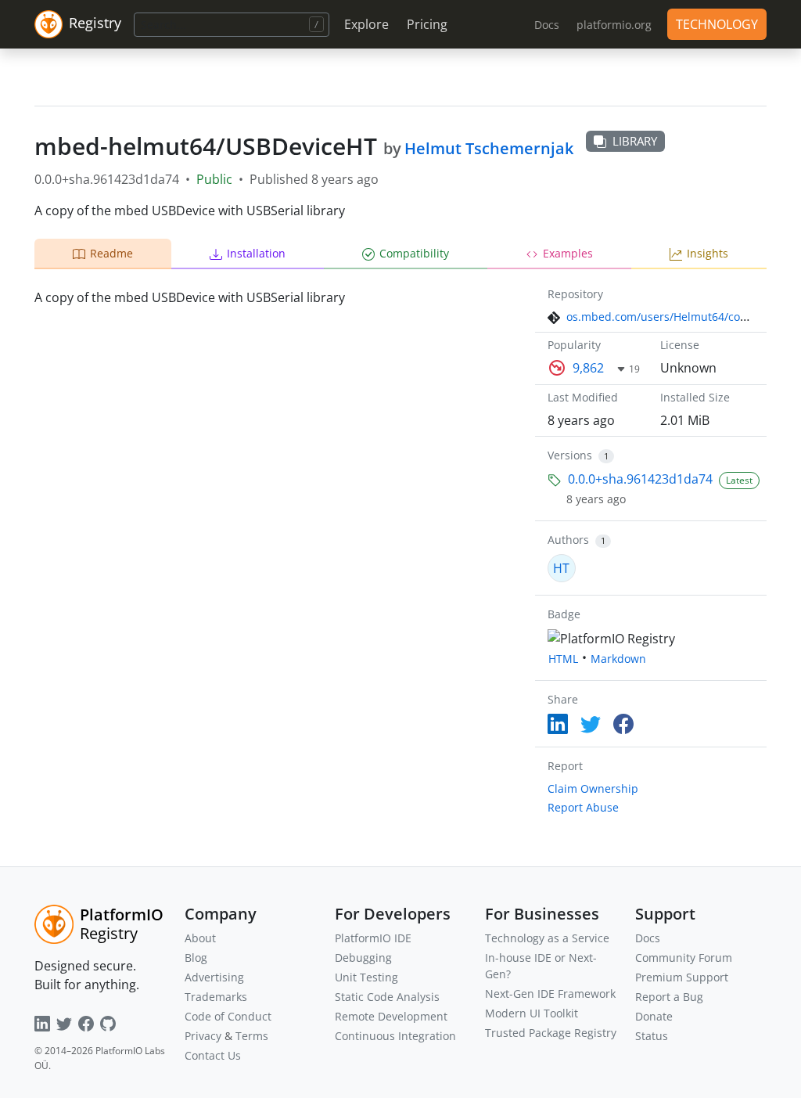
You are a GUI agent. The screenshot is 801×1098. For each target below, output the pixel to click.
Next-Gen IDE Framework (550, 993)
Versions (570, 455)
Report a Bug (669, 996)
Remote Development (391, 1016)
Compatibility (414, 253)
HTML (563, 658)
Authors (568, 539)
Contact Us (213, 1055)
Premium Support (681, 977)
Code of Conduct (228, 1016)
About (200, 938)
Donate (654, 1016)
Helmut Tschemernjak (488, 148)
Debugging (363, 957)
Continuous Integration (395, 1035)
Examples (568, 253)
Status (651, 1035)
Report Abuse (583, 807)
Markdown (618, 658)
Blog (196, 957)
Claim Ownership (593, 788)
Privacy (203, 1035)
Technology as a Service (547, 938)
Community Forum (683, 957)
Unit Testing (366, 977)
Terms (251, 1035)
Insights (707, 253)
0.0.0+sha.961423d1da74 (640, 479)
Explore (366, 24)
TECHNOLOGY (717, 24)
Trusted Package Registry (550, 1032)
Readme (111, 253)
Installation (256, 253)
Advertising (214, 977)
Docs (647, 938)
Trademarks (216, 996)
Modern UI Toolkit (531, 1013)
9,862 (588, 367)
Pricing (427, 24)
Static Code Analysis (387, 996)
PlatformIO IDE (373, 938)
